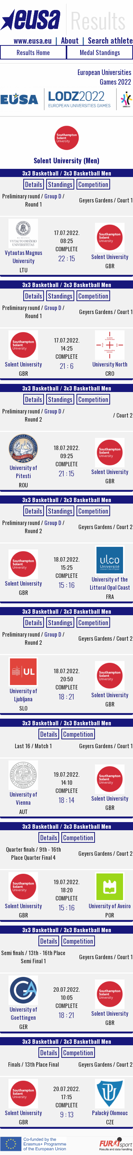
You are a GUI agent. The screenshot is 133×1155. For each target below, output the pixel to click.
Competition (93, 184)
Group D (53, 196)
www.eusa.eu (33, 40)
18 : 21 (66, 696)
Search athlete (110, 40)
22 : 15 (66, 258)
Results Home (33, 52)
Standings (60, 184)
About (70, 40)
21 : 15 (66, 473)
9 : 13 (67, 1114)
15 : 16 (67, 584)
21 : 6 (67, 365)
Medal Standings (100, 52)
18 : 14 (66, 799)
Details (33, 184)
